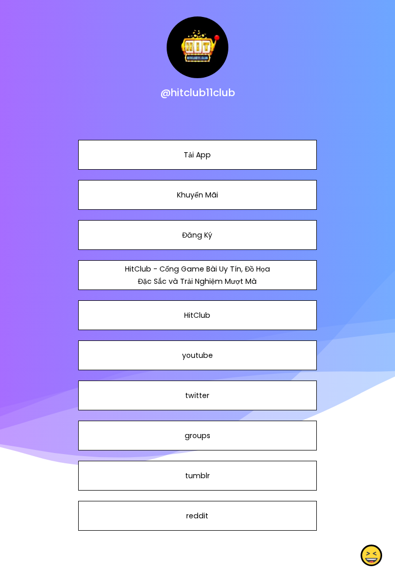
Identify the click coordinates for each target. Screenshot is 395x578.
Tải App (197, 155)
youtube (197, 355)
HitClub (197, 315)
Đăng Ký (197, 235)
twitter (197, 395)
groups (197, 435)
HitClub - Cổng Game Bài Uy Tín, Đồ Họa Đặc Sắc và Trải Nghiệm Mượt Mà (197, 275)
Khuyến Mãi (197, 195)
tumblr (197, 476)
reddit (197, 516)
